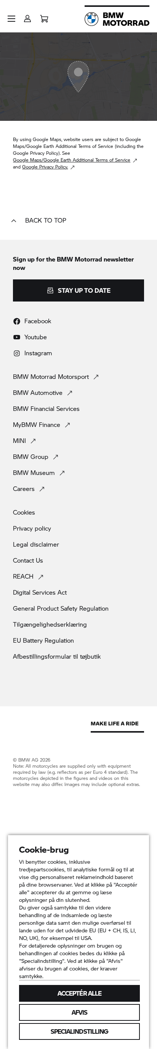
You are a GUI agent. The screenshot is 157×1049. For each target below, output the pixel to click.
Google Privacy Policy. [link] (45, 167)
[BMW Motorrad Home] (117, 19)
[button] (11, 18)
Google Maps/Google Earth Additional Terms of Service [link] (71, 160)
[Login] (27, 16)
